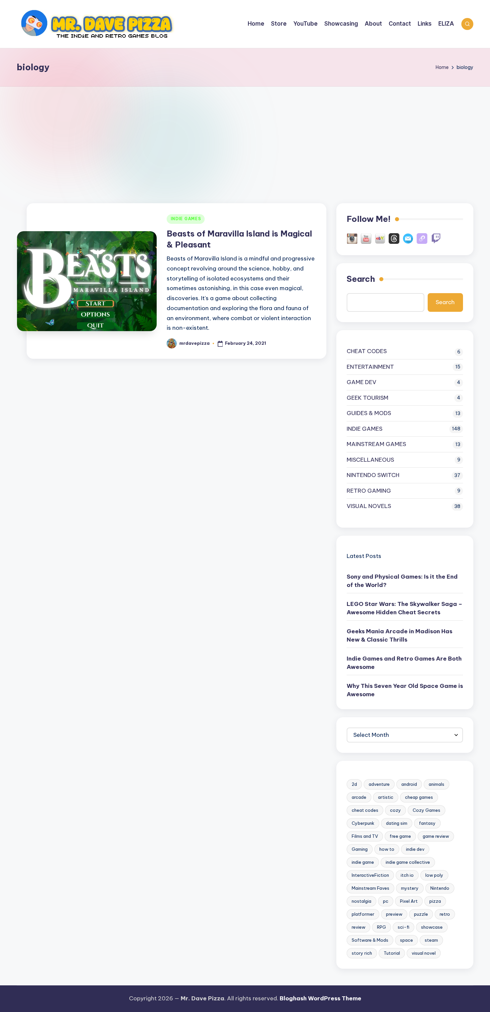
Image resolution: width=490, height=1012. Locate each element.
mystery (410, 888)
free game (400, 836)
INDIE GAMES (186, 218)
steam (431, 940)
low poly (434, 875)
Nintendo (439, 888)
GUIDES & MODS (369, 413)
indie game (363, 862)
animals (436, 784)
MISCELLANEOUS (370, 459)
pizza (435, 901)
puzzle (421, 914)
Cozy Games (426, 810)
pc (385, 901)
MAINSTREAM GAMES (376, 444)
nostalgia (361, 901)
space (406, 940)
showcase (432, 927)
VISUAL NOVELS (369, 506)
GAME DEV (361, 382)
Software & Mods (370, 940)
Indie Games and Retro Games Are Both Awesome (404, 663)
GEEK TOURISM (367, 397)
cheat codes (365, 810)
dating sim (396, 823)
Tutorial (392, 953)
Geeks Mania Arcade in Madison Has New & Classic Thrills (399, 636)
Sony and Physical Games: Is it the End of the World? (402, 581)
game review (436, 836)
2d (354, 784)
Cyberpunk (363, 823)
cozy (395, 810)
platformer (363, 914)
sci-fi (403, 927)
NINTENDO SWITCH (373, 475)
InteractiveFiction (370, 875)
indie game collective (408, 862)
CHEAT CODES (367, 351)
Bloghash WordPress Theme (320, 998)
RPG (381, 927)
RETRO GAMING (369, 490)
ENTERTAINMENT (370, 366)
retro (445, 914)
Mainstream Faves (370, 888)
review (358, 927)
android (409, 784)
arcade (359, 797)
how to (386, 849)
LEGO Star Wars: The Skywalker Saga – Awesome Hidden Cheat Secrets (404, 608)
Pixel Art (409, 901)
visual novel (424, 953)
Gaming (360, 849)
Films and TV (365, 836)
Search (361, 279)
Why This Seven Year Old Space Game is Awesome (405, 690)
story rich (362, 953)
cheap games (419, 797)
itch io (407, 875)
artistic (385, 797)
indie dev (415, 849)
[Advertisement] (245, 136)
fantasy (427, 823)
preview (394, 914)
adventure (379, 784)
